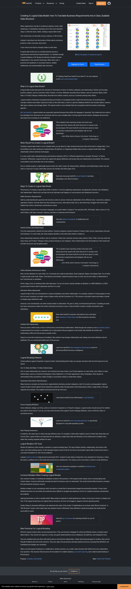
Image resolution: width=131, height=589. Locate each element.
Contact (50, 581)
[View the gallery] (42, 221)
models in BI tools (32, 457)
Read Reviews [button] (99, 64)
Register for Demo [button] (77, 64)
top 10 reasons (67, 518)
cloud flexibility (88, 398)
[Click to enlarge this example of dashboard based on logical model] (89, 37)
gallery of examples (69, 219)
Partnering (81, 581)
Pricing (61, 3)
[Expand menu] (43, 3)
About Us (34, 581)
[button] (40, 3)
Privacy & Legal (96, 581)
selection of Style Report (67, 317)
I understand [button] (124, 586)
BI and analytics (27, 112)
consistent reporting (81, 552)
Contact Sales (81, 3)
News (65, 581)
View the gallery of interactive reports (89, 55)
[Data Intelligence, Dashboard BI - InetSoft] (26, 3)
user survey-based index (69, 79)
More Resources (65, 578)
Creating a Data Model (34, 559)
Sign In (91, 3)
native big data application (79, 421)
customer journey (104, 327)
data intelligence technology (79, 347)
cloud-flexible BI (81, 176)
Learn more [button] (50, 586)
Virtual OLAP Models (103, 559)
